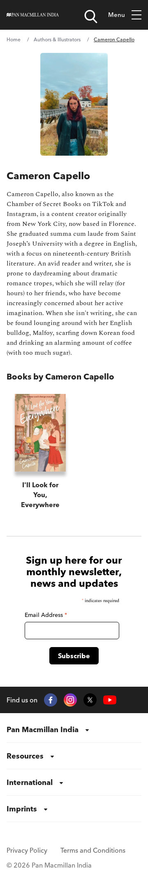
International (30, 782)
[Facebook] (50, 700)
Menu (116, 15)
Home (14, 39)
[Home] (33, 15)
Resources (25, 756)
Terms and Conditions (92, 850)
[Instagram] (70, 700)
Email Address (46, 615)
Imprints (22, 808)
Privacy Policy (27, 850)
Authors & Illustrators (57, 39)
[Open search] (90, 16)
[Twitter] (90, 700)
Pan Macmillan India (43, 729)
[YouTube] (109, 700)
